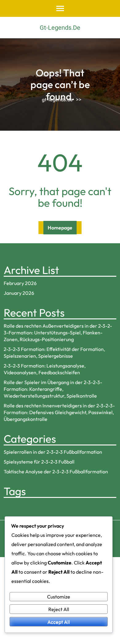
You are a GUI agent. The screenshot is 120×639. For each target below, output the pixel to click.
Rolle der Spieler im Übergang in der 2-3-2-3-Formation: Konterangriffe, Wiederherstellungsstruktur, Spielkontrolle (53, 389)
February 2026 (20, 283)
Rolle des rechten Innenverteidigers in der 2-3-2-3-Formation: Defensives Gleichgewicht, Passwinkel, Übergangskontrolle (59, 412)
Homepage (60, 228)
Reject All (58, 609)
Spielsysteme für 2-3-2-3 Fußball (39, 462)
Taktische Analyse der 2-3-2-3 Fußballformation (56, 471)
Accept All (58, 622)
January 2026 (19, 293)
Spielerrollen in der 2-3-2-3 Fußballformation (53, 452)
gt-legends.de (60, 27)
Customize (58, 597)
